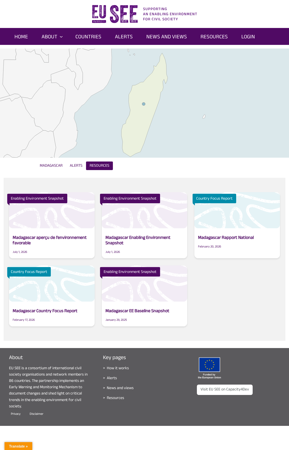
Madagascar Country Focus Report (45, 311)
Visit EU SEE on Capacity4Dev (224, 389)
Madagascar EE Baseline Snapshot (137, 311)
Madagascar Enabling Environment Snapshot (137, 240)
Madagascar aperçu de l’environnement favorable (50, 240)
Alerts (76, 166)
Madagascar (51, 166)
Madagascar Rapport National (226, 238)
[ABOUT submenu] (61, 36)
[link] (81, 102)
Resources (99, 166)
